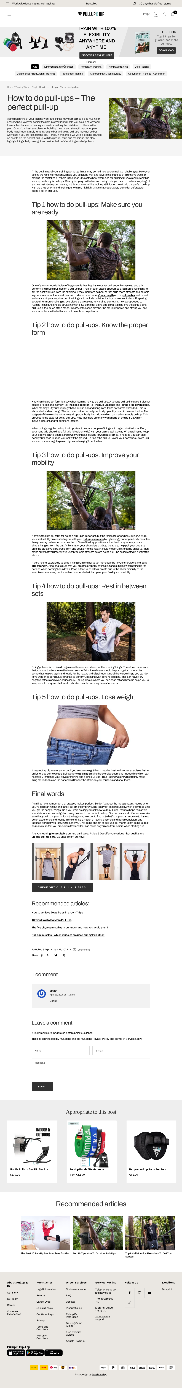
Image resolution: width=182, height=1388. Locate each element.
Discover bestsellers (96, 55)
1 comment (83, 949)
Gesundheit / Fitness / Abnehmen (146, 73)
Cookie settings (44, 1314)
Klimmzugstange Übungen (59, 66)
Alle (35, 66)
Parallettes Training (72, 73)
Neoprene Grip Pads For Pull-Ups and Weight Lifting (147, 1169)
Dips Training (142, 66)
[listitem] (42, 955)
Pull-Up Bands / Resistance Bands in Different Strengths (87, 1169)
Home (10, 87)
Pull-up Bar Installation (72, 1315)
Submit (42, 1086)
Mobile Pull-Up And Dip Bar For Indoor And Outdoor (29, 1169)
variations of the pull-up (119, 417)
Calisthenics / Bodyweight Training (36, 73)
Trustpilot (91, 3)
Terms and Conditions (42, 1328)
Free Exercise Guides (73, 1333)
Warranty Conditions (42, 1337)
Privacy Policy (101, 1038)
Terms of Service (125, 1038)
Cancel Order (43, 1301)
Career (11, 1305)
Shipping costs (44, 1308)
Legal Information (46, 1289)
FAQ (68, 1295)
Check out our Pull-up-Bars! (62, 887)
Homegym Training (91, 66)
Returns (40, 1295)
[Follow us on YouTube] (149, 1293)
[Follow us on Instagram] (139, 1293)
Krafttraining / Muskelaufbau (105, 73)
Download (166, 50)
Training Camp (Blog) (26, 87)
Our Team (12, 1299)
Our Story (12, 1292)
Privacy (40, 1320)
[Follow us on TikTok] (130, 1303)
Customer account (76, 1289)
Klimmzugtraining (118, 66)
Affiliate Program (75, 1341)
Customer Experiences (14, 1312)
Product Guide (74, 1308)
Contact (70, 1301)
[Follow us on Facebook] (130, 1293)
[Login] (164, 14)
